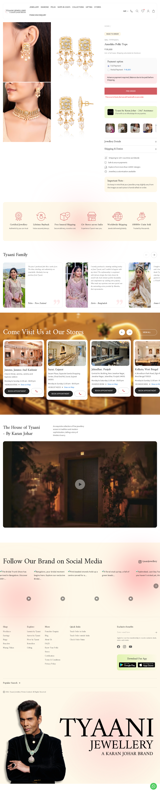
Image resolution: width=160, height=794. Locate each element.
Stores (47, 652)
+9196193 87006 (10, 385)
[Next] (156, 585)
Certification (49, 656)
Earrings (6, 635)
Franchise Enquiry (52, 631)
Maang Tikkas (8, 648)
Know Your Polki (51, 648)
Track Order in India (78, 631)
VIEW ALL (147, 332)
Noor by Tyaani (33, 639)
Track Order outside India (80, 635)
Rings (5, 639)
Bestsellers (31, 643)
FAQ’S (47, 643)
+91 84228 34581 (141, 384)
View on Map (26, 385)
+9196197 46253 (54, 387)
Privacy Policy (50, 664)
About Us (48, 639)
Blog (46, 635)
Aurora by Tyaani (33, 635)
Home (107, 26)
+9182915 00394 (98, 384)
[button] (137, 11)
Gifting (29, 648)
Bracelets (6, 643)
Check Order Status (77, 639)
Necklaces (7, 631)
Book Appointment (17, 391)
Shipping (120, 53)
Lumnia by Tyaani (33, 631)
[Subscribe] (156, 632)
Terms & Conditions (52, 660)
